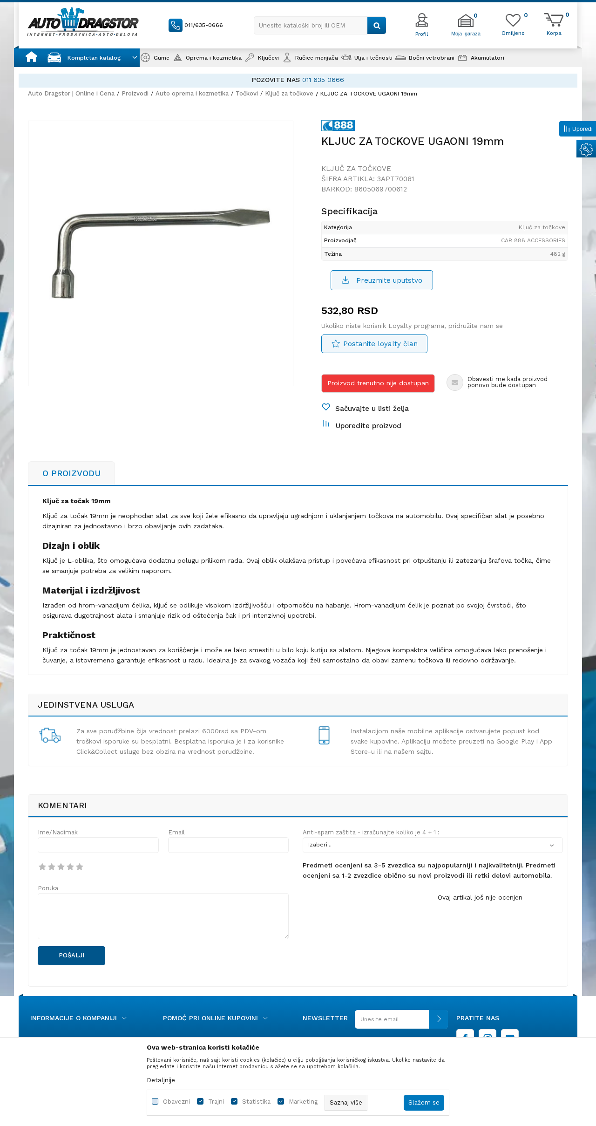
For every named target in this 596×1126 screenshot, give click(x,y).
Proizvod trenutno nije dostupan (378, 383)
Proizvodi (135, 93)
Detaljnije (161, 1080)
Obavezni (176, 1101)
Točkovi (247, 93)
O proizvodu (71, 473)
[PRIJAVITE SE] (401, 1023)
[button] (320, 25)
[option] (160, 253)
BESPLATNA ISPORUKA (423, 79)
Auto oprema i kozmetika (192, 93)
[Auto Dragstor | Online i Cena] (83, 21)
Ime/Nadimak (58, 832)
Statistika (256, 1101)
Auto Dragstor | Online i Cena (71, 93)
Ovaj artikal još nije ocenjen (480, 897)
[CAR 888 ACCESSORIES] (338, 127)
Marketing (303, 1101)
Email (176, 832)
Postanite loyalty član (380, 344)
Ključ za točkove (289, 93)
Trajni (216, 1101)
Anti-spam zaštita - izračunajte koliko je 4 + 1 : (371, 832)
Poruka (48, 888)
